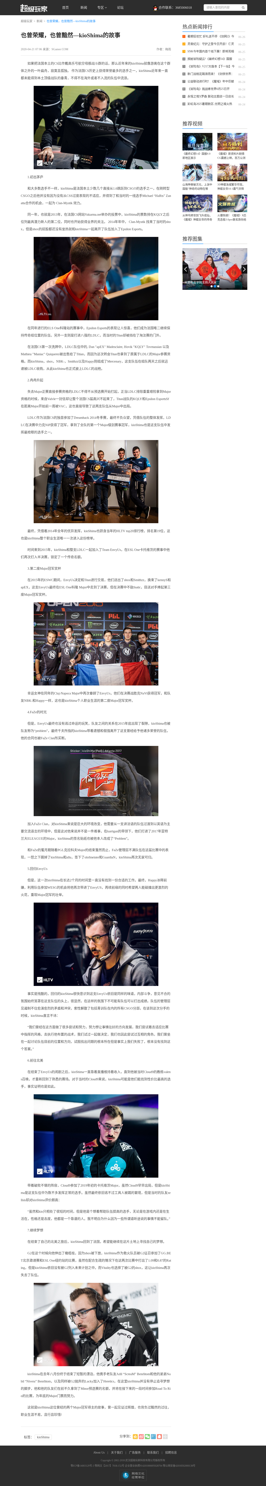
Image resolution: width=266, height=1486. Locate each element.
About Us (99, 1452)
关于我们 (117, 1452)
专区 (101, 7)
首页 (65, 7)
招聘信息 (171, 1452)
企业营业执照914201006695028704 (144, 1465)
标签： (29, 1437)
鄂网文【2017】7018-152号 (110, 1465)
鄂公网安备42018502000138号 (179, 1465)
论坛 (120, 7)
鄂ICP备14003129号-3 (83, 1465)
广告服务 (135, 1452)
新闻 (83, 7)
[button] (185, 269)
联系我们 (153, 1452)
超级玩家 (26, 21)
